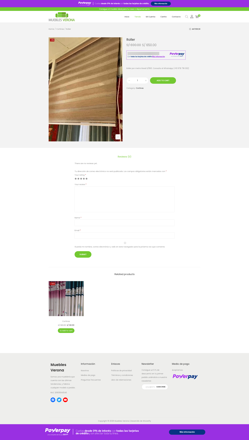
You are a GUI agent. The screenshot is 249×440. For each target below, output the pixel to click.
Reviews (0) (124, 156)
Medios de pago (88, 375)
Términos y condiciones (122, 375)
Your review (81, 184)
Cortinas (60, 29)
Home (51, 29)
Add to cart (163, 80)
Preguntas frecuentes (91, 380)
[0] (196, 16)
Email (78, 230)
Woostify (147, 421)
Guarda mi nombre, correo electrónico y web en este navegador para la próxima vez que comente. (120, 246)
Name (78, 217)
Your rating (80, 175)
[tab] (124, 157)
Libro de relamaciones (121, 380)
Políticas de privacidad (121, 370)
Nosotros (85, 370)
